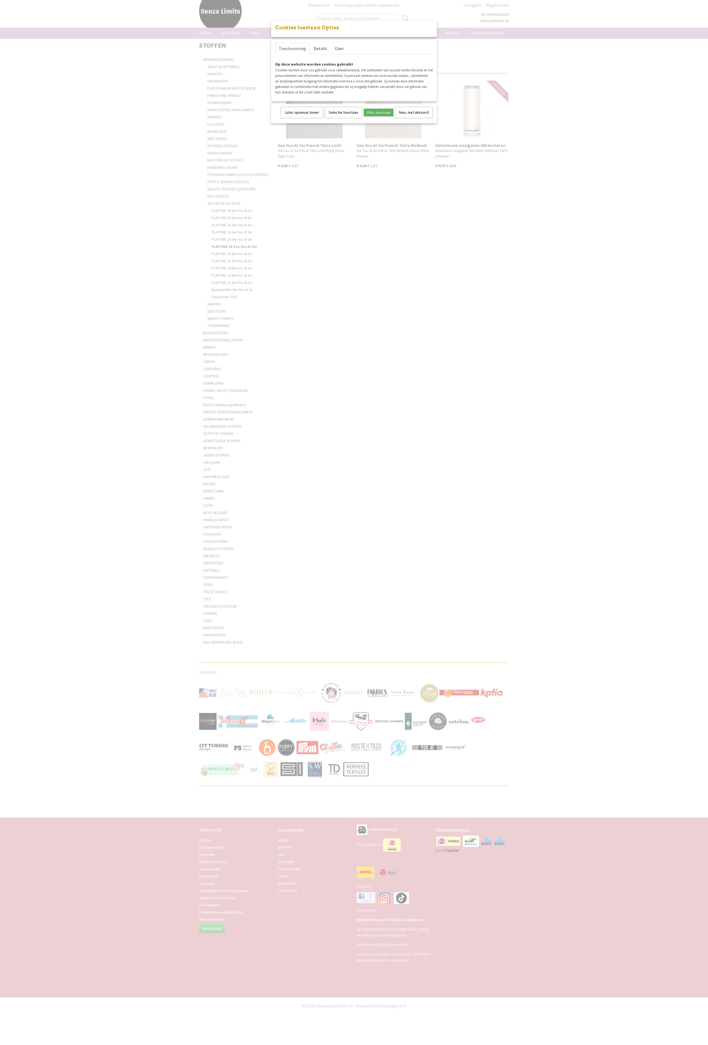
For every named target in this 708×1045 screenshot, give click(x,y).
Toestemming (292, 48)
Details (320, 48)
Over (339, 48)
